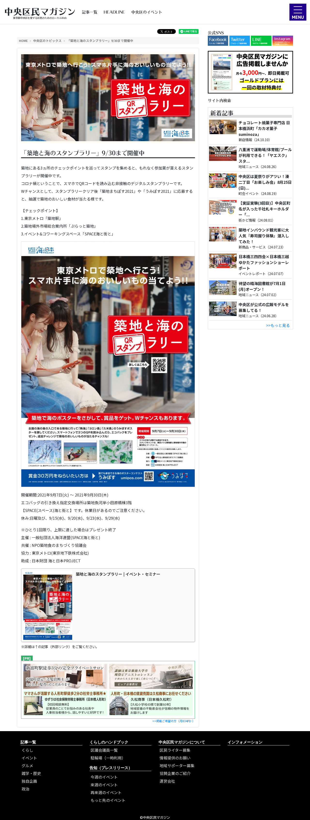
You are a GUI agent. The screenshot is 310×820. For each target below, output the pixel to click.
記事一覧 (89, 12)
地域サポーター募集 (177, 765)
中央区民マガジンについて (182, 742)
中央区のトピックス (47, 40)
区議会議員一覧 (104, 750)
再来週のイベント (106, 792)
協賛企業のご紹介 (175, 773)
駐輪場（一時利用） (108, 758)
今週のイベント (104, 777)
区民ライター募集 (175, 750)
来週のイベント (104, 785)
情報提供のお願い (175, 758)
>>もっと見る (278, 325)
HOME (23, 40)
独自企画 (29, 781)
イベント (29, 758)
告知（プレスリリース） (111, 767)
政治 (25, 789)
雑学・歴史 (31, 773)
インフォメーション (245, 742)
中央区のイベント (146, 12)
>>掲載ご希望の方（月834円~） (173, 721)
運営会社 (167, 781)
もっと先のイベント (108, 800)
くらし (27, 750)
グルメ (27, 765)
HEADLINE (114, 12)
